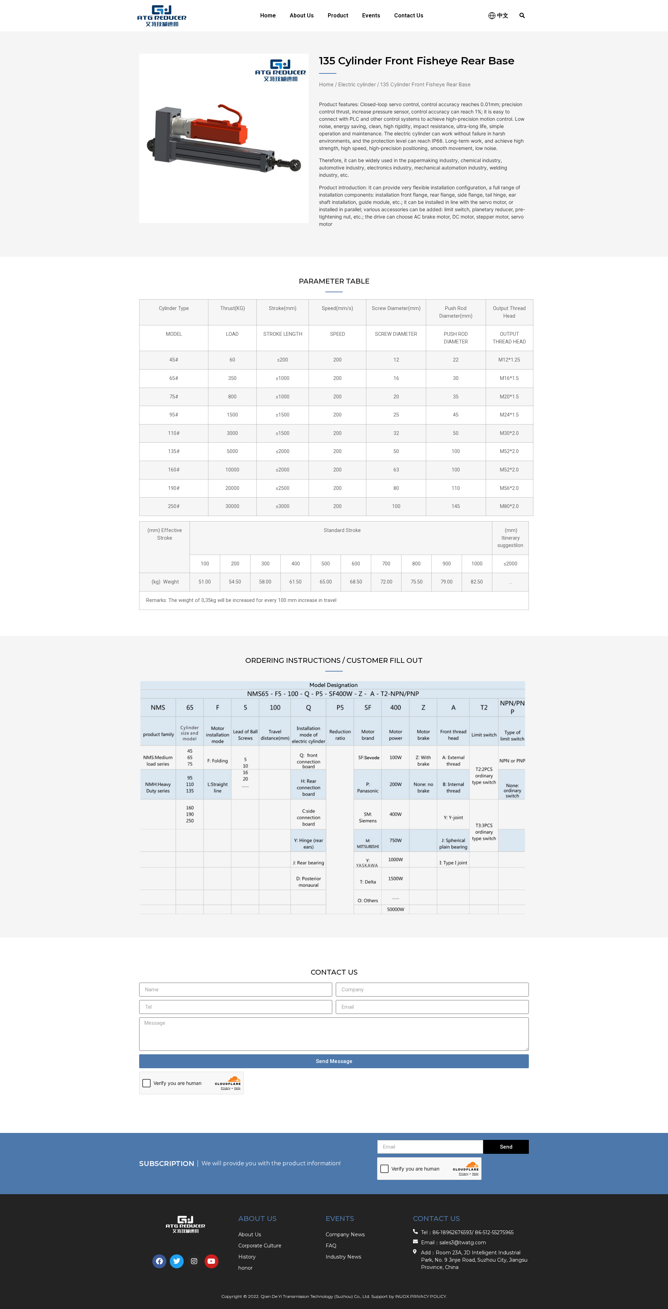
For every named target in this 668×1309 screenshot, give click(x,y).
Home (268, 15)
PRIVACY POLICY (428, 1296)
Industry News (343, 1257)
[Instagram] (194, 1261)
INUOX (402, 1296)
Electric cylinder (357, 84)
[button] (522, 15)
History (247, 1257)
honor (245, 1268)
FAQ (331, 1246)
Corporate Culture (259, 1246)
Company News (345, 1234)
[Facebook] (159, 1261)
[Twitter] (177, 1261)
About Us (302, 15)
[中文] (491, 15)
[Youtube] (211, 1261)
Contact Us (408, 15)
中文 (502, 15)
